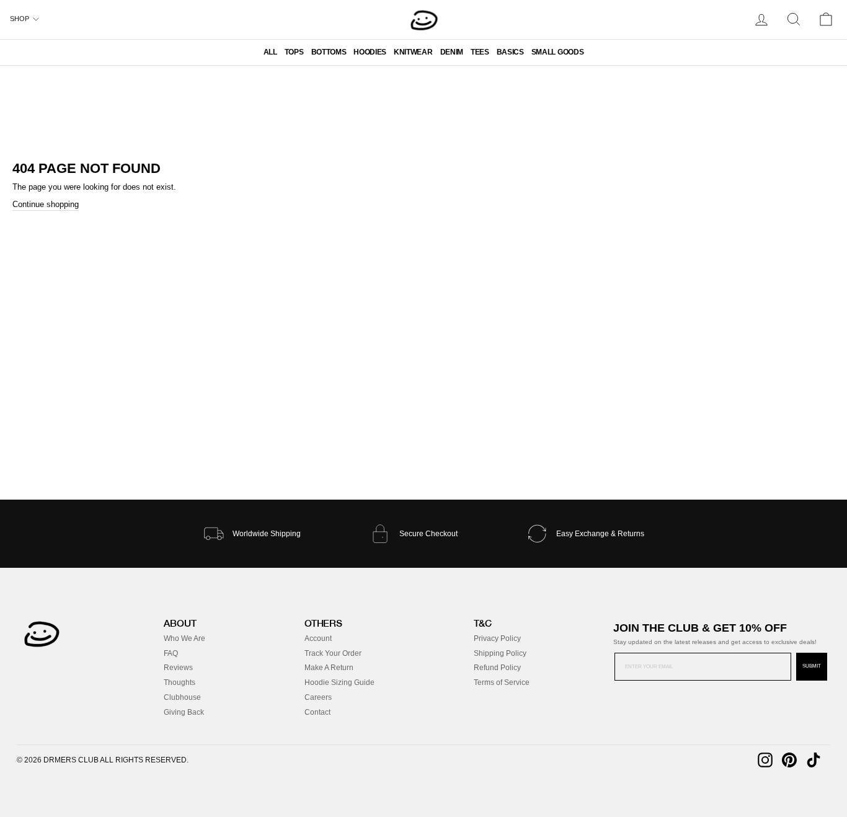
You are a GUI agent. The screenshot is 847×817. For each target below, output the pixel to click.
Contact (317, 712)
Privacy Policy (497, 638)
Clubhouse (182, 697)
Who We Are (184, 638)
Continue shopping (45, 204)
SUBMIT (811, 666)
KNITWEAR (413, 52)
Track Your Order (332, 653)
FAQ (171, 653)
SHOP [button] (19, 18)
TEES (480, 52)
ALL (270, 52)
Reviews (178, 667)
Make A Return (328, 667)
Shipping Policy (500, 653)
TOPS (294, 52)
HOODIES (369, 52)
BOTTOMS (329, 52)
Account (318, 638)
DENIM (451, 52)
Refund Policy (497, 667)
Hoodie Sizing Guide (339, 682)
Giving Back (184, 712)
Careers (318, 697)
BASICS (510, 52)
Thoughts (179, 682)
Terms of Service (502, 682)
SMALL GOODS (557, 52)
